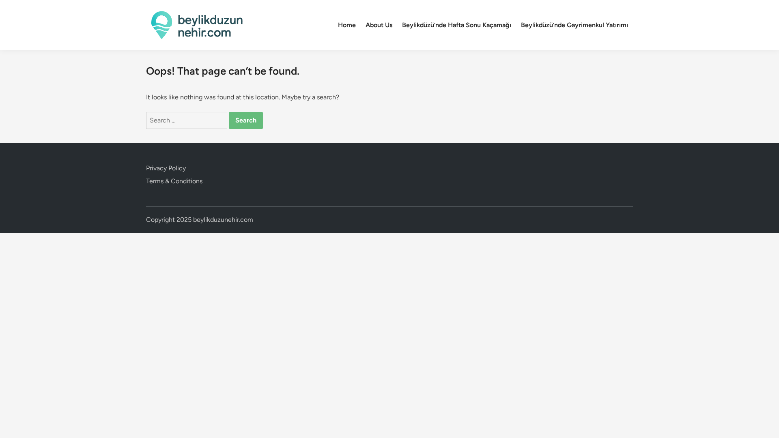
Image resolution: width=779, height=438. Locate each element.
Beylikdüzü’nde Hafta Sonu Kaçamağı (456, 25)
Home (347, 25)
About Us (379, 25)
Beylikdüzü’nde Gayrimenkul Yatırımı (574, 25)
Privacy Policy (166, 168)
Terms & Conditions (174, 181)
